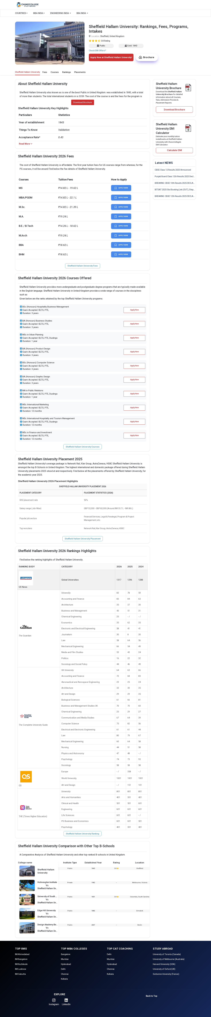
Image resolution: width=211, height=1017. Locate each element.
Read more (84, 79)
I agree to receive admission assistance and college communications (103, 76)
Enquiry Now (105, 86)
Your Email (80, 48)
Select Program (82, 60)
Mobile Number (82, 36)
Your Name (80, 24)
